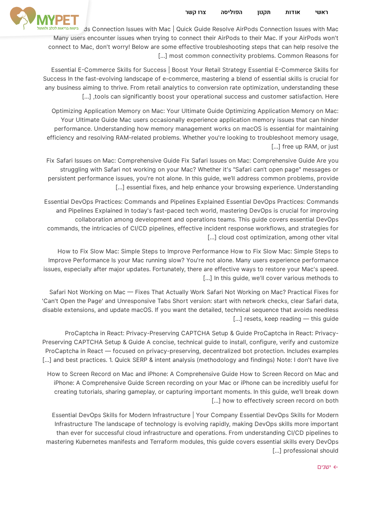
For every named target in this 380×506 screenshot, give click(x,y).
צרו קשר (195, 12)
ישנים (327, 466)
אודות (292, 12)
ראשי (321, 12)
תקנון (264, 12)
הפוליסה (231, 12)
